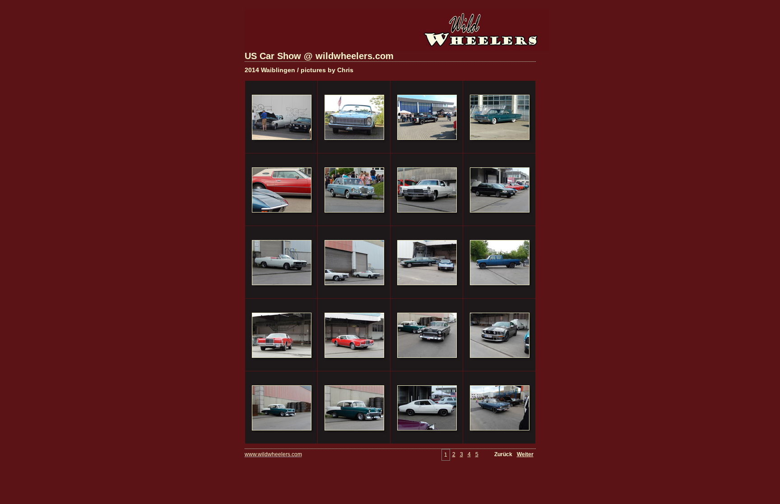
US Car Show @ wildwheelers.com (319, 56)
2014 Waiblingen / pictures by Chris (299, 70)
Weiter (525, 454)
